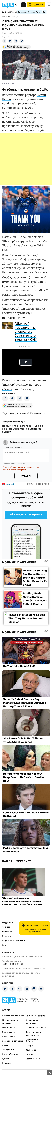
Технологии (8, 1050)
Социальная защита (35, 1016)
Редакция (7, 931)
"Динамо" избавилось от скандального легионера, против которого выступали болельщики (22, 901)
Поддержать (38, 5)
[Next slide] (47, 12)
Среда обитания (10, 1054)
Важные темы (9, 12)
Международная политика (10, 1021)
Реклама (6, 936)
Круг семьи (31, 1050)
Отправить (26, 476)
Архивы (6, 927)
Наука (5, 1045)
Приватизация (9, 1036)
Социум (29, 1041)
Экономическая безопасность (33, 1033)
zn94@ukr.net (38, 968)
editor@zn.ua (8, 976)
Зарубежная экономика (32, 1021)
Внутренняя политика (13, 1016)
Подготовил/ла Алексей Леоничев (21, 413)
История (30, 1045)
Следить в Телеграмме (28, 514)
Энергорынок (8, 1032)
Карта (5, 945)
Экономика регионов (12, 1041)
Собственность (33, 1059)
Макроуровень (9, 1027)
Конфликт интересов (36, 1027)
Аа (23, 5)
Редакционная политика (14, 940)
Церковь (6, 1058)
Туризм (29, 1054)
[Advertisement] (26, 159)
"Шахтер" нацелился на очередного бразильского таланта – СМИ (26, 331)
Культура (6, 1063)
